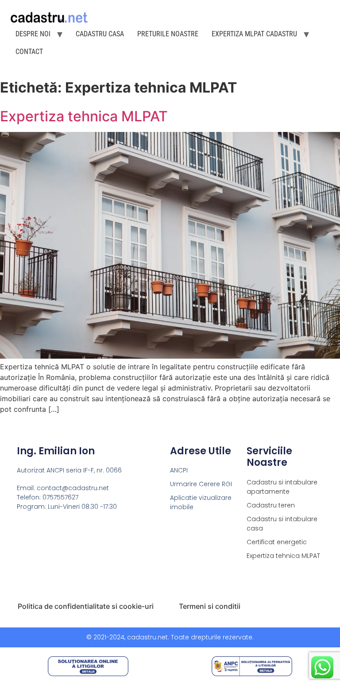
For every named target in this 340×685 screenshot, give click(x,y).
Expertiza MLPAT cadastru (254, 34)
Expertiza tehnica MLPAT (84, 116)
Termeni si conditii (209, 606)
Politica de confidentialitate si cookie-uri (86, 606)
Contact (29, 51)
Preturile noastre (167, 34)
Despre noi (32, 34)
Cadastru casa (100, 34)
